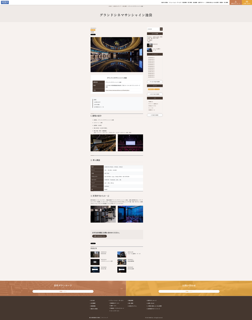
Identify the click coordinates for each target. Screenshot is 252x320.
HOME (93, 300)
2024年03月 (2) (151, 75)
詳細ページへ (63, 291)
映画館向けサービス (114, 303)
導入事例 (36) (151, 89)
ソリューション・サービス (175, 2)
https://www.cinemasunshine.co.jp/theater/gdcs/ (117, 90)
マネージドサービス (114, 310)
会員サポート (201, 2)
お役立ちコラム (133, 306)
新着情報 (93, 306)
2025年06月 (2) (151, 66)
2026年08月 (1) (151, 57)
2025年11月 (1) (151, 61)
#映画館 (92, 32)
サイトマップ (105, 317)
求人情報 (226, 2)
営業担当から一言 (99, 107)
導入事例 (190, 2)
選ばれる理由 (164, 2)
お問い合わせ (247, 3)
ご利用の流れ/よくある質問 (212, 2)
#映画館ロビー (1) (151, 109)
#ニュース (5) (150, 107)
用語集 (221, 2)
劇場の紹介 (97, 102)
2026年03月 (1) (151, 59)
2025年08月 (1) (151, 64)
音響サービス (113, 305)
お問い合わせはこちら (99, 236)
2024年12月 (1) (151, 71)
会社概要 (195, 2)
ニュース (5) (157, 89)
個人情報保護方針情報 (94, 317)
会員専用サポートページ (154, 309)
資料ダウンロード (235, 3)
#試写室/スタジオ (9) (152, 105)
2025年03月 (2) (151, 70)
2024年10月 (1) (151, 73)
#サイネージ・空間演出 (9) (153, 103)
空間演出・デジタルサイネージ (117, 308)
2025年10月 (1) (151, 63)
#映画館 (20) (150, 101)
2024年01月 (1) (151, 77)
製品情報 (184, 2)
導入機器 (96, 104)
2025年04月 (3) (151, 68)
